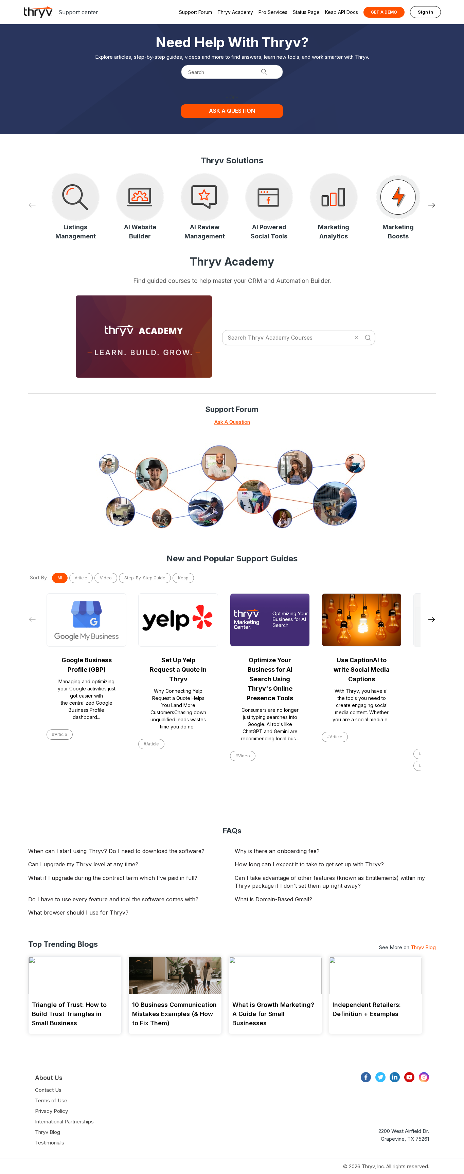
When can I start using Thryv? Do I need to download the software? (116, 851)
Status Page (306, 12)
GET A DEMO (384, 12)
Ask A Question (232, 422)
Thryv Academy (235, 12)
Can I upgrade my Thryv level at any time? (83, 864)
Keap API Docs (341, 12)
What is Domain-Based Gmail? (273, 899)
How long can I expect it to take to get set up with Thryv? (309, 864)
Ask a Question (232, 110)
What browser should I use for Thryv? (78, 912)
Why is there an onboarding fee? (277, 851)
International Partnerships (64, 1121)
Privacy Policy (51, 1111)
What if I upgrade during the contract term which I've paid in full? (112, 877)
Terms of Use (51, 1100)
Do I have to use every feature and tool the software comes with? (113, 899)
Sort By (38, 577)
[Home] (38, 12)
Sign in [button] (425, 12)
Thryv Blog (423, 947)
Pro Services (272, 12)
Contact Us (48, 1090)
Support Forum (195, 12)
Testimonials (49, 1142)
